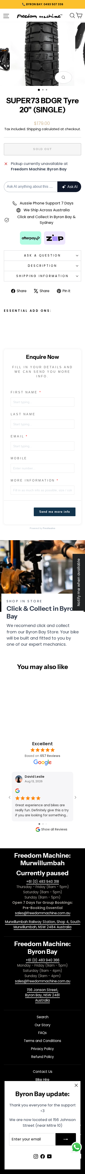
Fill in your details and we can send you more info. (42, 371)
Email (17, 436)
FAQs (42, 1032)
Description (42, 266)
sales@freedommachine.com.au (42, 913)
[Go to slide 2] (43, 824)
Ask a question (42, 255)
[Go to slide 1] (39, 824)
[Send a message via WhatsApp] (76, 1147)
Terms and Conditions (42, 1040)
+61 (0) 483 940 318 (42, 881)
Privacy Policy (42, 1048)
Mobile (19, 458)
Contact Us (42, 1071)
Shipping (34, 129)
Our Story (43, 1025)
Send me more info (54, 511)
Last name (23, 414)
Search (43, 1017)
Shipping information (42, 276)
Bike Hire (42, 1079)
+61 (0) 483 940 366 (42, 960)
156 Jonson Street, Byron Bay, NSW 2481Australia (42, 995)
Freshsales (49, 528)
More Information (33, 480)
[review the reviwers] (17, 792)
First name (24, 392)
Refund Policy (42, 1056)
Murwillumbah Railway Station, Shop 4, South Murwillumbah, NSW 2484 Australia (42, 924)
